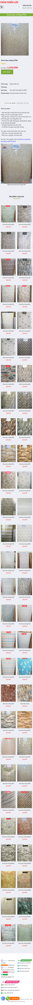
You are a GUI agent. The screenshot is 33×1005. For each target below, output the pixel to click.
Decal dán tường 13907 (8, 490)
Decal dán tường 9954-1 (25, 810)
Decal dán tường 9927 (8, 783)
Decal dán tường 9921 (24, 757)
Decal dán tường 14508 (8, 597)
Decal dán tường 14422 (8, 570)
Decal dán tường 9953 (8, 810)
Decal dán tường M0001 (8, 837)
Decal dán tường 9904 (8, 464)
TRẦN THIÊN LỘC (9, 2)
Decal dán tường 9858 (24, 384)
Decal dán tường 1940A (8, 251)
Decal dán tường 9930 (24, 783)
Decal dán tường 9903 (24, 437)
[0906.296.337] (8, 998)
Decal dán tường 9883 (24, 411)
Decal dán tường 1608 (8, 224)
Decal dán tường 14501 (24, 570)
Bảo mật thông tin (23, 965)
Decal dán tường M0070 (8, 916)
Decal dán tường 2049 (8, 304)
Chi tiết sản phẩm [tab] (10, 103)
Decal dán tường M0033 (24, 837)
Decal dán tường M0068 (24, 890)
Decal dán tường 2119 (8, 331)
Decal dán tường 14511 (24, 597)
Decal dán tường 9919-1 (8, 757)
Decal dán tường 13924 (8, 517)
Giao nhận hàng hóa (24, 971)
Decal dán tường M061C (25, 943)
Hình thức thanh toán (24, 968)
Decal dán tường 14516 (24, 624)
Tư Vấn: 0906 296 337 (7, 993)
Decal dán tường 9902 (8, 437)
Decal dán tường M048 (8, 943)
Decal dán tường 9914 (8, 730)
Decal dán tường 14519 (24, 650)
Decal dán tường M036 (25, 916)
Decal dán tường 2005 (8, 277)
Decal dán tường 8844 (24, 357)
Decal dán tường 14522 (25, 677)
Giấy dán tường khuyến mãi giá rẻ (11, 990)
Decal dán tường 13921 (24, 490)
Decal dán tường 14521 (8, 677)
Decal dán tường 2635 (24, 331)
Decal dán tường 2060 (24, 304)
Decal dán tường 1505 (8, 703)
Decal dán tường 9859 (8, 411)
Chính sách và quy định (25, 963)
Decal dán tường (24, 703)
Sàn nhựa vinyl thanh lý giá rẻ (10, 987)
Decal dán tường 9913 (24, 464)
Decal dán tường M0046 (24, 863)
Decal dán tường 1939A (25, 224)
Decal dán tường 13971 (8, 544)
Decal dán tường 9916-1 (25, 730)
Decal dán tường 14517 (8, 650)
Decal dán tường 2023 (24, 277)
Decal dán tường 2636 (8, 357)
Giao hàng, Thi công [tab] (23, 103)
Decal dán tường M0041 (8, 863)
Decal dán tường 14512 (8, 624)
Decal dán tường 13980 (25, 544)
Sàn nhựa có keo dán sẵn (8, 984)
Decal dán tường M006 (8, 890)
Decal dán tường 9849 (8, 384)
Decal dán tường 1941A (25, 251)
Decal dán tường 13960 (25, 517)
